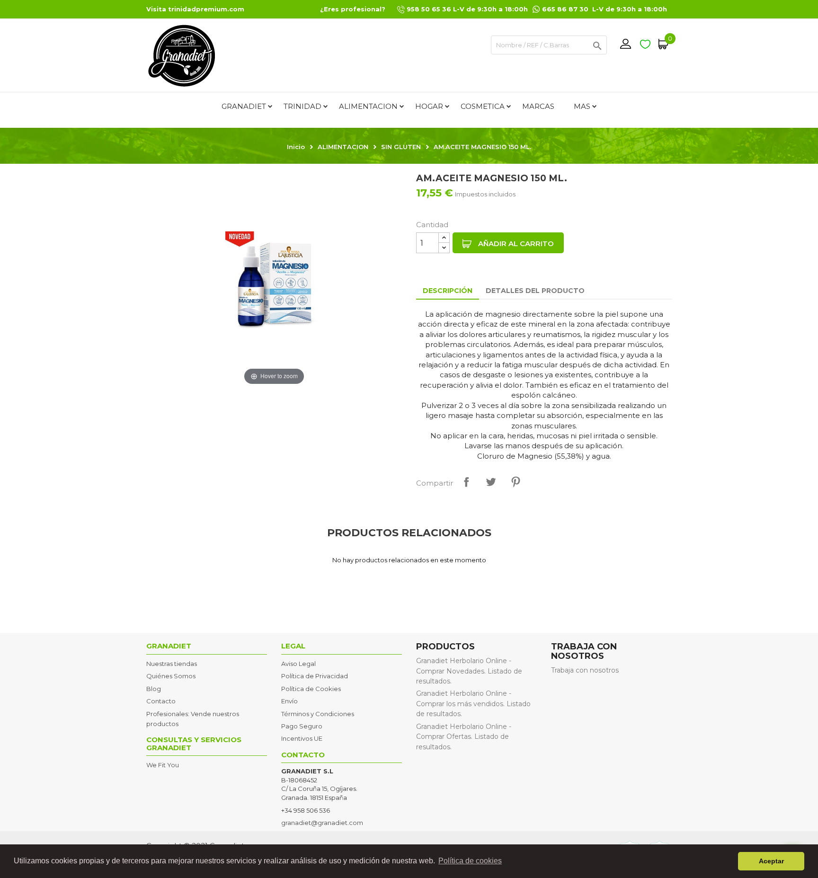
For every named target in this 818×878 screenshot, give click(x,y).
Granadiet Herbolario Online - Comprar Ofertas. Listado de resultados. (463, 736)
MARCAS (538, 106)
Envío (289, 701)
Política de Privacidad (314, 676)
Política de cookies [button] (470, 861)
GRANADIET (244, 106)
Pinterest (515, 481)
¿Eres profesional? (352, 9)
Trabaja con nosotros (585, 670)
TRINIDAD (302, 106)
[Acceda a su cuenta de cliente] (625, 44)
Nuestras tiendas (171, 663)
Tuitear (490, 481)
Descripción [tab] (447, 290)
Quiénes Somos (171, 676)
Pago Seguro (301, 726)
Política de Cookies (311, 688)
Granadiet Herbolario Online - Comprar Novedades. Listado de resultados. (469, 670)
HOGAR (429, 106)
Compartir (466, 481)
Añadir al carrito (515, 243)
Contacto (161, 701)
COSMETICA (483, 106)
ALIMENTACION (368, 106)
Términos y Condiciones (317, 714)
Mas (582, 106)
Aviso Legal (298, 663)
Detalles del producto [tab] (535, 290)
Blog (153, 688)
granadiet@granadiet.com (322, 822)
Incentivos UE (301, 738)
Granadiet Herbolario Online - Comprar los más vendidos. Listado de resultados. (473, 703)
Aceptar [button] (771, 861)
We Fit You (162, 765)
